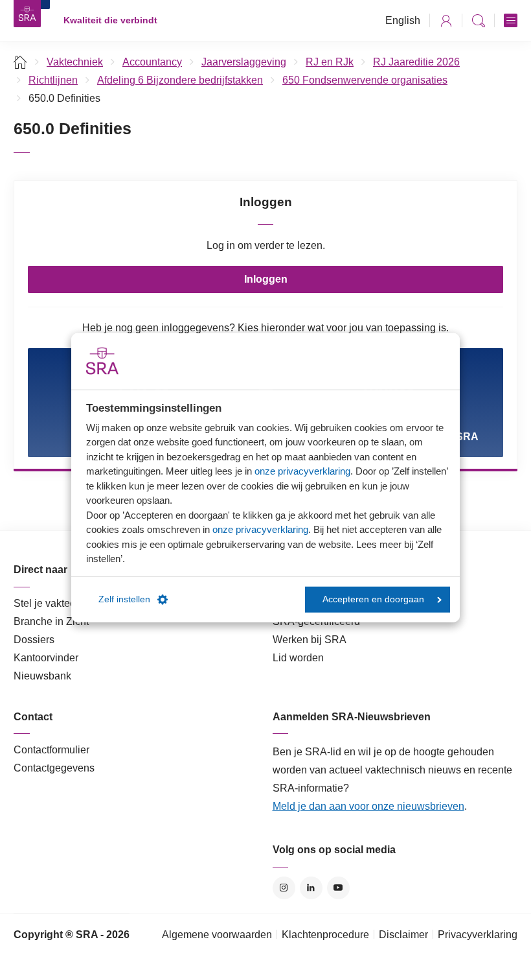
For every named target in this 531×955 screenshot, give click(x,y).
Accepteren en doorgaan (373, 599)
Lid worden (298, 657)
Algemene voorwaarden (217, 934)
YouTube (338, 888)
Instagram (284, 888)
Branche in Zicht (51, 621)
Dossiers (34, 639)
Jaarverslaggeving (243, 61)
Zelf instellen (124, 599)
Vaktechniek (75, 61)
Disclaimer (403, 934)
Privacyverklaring (477, 934)
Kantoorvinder (46, 657)
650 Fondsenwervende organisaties (364, 80)
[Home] (20, 62)
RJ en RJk (330, 61)
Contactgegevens (54, 767)
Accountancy (152, 61)
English (402, 20)
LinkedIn (311, 888)
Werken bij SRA (309, 639)
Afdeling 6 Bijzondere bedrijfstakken (180, 80)
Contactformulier (51, 749)
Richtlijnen (53, 80)
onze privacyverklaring (302, 471)
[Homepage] (27, 13)
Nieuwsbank (42, 675)
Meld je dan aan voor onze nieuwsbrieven (368, 806)
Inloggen (266, 279)
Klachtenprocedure (325, 934)
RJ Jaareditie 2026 (416, 61)
